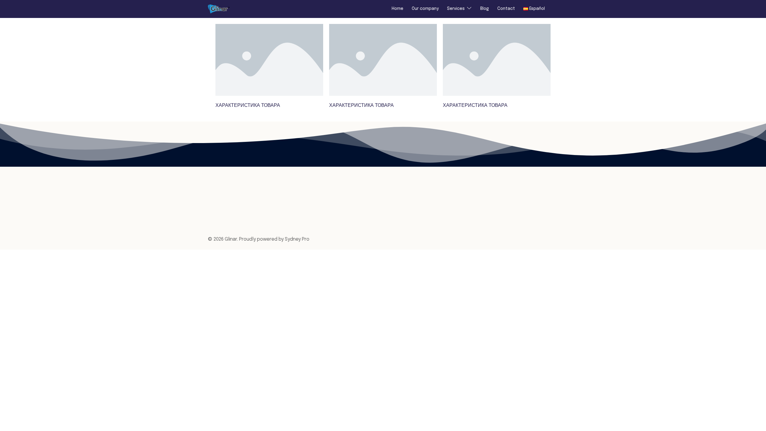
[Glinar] (219, 8)
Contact (506, 9)
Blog (484, 9)
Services (456, 9)
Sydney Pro (297, 239)
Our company (425, 9)
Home (397, 9)
